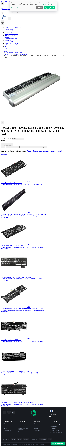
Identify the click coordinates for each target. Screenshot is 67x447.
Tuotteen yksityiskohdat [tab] (12, 147)
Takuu (20, 432)
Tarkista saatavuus (18, 139)
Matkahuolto (43, 439)
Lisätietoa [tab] (22, 147)
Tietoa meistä (37, 423)
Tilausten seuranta (22, 423)
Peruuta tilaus (21, 426)
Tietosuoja (36, 428)
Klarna (13, 439)
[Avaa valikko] (2, 3)
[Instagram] (9, 412)
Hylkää (40, 8)
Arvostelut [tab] (29, 147)
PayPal (19, 439)
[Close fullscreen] (2, 122)
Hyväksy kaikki (49, 8)
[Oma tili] (2, 21)
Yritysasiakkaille (7, 430)
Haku (18, 13)
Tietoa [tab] (3, 147)
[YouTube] (13, 412)
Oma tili (5, 428)
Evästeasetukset (38, 430)
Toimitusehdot (37, 426)
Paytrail (26, 439)
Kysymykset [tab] (43, 147)
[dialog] (33, 6)
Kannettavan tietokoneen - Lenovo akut (16, 54)
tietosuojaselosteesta (47, 4)
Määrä (2, 142)
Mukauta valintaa (15, 8)
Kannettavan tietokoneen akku (13, 52)
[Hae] (9, 18)
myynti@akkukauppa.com (56, 430)
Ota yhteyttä (6, 426)
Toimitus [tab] (36, 147)
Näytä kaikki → (5, 154)
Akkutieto (5, 423)
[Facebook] (4, 412)
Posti (50, 439)
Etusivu (6, 51)
